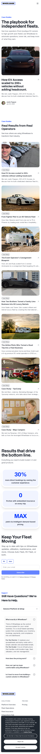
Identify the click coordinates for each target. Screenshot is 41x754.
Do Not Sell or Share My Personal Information (20, 736)
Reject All (20, 741)
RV (4, 561)
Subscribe (20, 572)
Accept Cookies (20, 747)
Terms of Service (24, 577)
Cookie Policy (27, 732)
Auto (10, 561)
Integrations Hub (8, 715)
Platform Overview (9, 705)
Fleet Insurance (7, 711)
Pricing (24, 705)
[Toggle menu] (37, 3)
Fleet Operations (8, 708)
